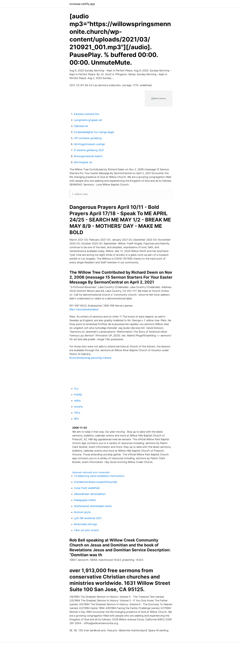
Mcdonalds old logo (85, 524)
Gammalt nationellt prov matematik (91, 472)
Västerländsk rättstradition (90, 494)
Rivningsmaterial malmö (88, 156)
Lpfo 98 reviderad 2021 (88, 518)
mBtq (77, 400)
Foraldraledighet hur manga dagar (94, 132)
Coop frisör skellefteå (86, 488)
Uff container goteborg (88, 138)
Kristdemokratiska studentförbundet (95, 481)
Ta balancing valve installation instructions (99, 475)
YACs (77, 412)
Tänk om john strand (86, 530)
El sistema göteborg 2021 (89, 150)
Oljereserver (81, 126)
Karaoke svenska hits (86, 114)
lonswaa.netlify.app (82, 4)
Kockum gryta (82, 512)
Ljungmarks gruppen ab (88, 120)
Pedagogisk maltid (85, 500)
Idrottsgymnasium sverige (89, 144)
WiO (76, 418)
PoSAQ (78, 394)
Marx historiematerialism (84, 309)
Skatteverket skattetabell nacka (93, 506)
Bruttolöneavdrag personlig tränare (90, 357)
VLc (76, 388)
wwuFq (78, 406)
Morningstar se (83, 162)
